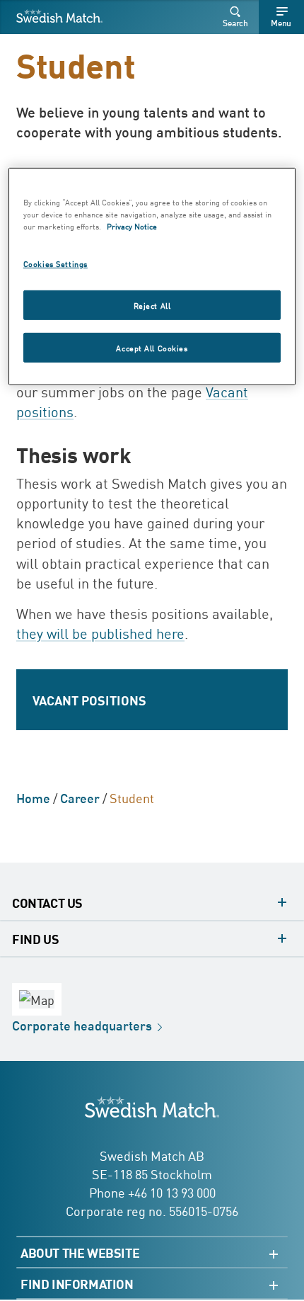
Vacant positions (89, 700)
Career (80, 797)
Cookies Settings (55, 263)
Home (33, 797)
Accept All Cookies (151, 347)
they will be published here (100, 632)
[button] (237, 17)
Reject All (152, 304)
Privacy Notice (132, 226)
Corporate (82, 1025)
